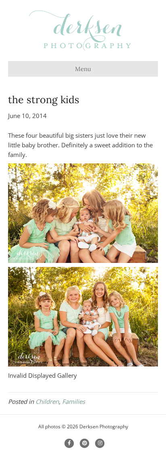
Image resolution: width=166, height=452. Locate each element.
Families (73, 401)
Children (47, 401)
